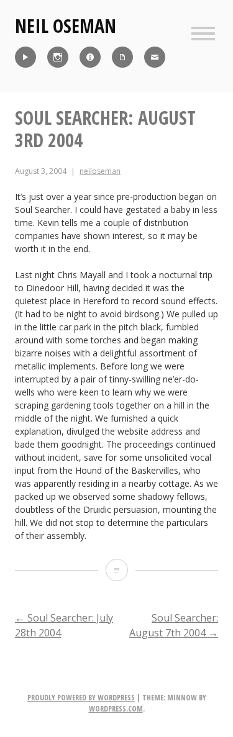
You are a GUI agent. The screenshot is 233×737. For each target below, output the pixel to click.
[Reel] (25, 57)
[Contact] (155, 57)
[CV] (122, 57)
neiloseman (100, 171)
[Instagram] (58, 57)
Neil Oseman (65, 25)
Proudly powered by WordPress (81, 697)
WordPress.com (116, 708)
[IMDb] (90, 57)
